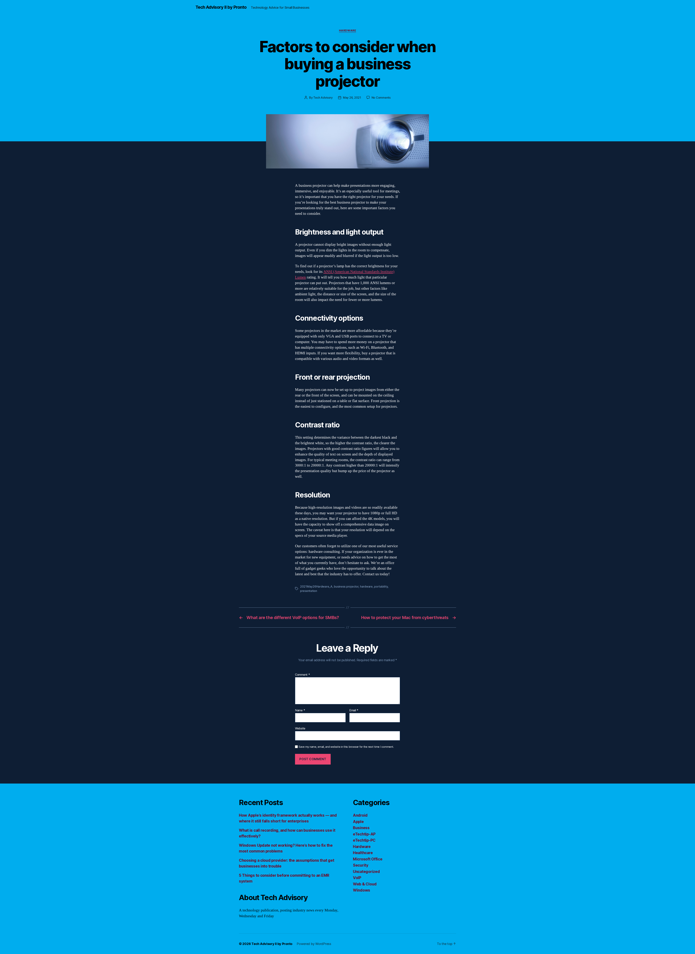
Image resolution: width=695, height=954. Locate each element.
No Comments (381, 97)
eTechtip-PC (364, 840)
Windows (361, 890)
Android (360, 815)
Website (300, 728)
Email (353, 710)
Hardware (347, 30)
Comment (302, 674)
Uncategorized (366, 871)
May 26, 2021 (352, 97)
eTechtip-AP (364, 834)
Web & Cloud (365, 884)
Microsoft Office (367, 859)
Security (360, 865)
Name (300, 710)
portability (381, 586)
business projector (346, 586)
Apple (358, 821)
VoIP (357, 877)
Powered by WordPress (314, 944)
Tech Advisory (323, 97)
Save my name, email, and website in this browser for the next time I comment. (346, 746)
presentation (308, 591)
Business (361, 828)
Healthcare (363, 852)
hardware (366, 586)
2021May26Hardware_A (316, 586)
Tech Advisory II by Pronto (221, 7)
